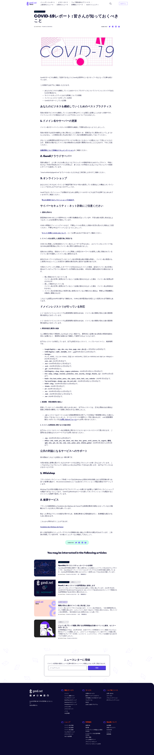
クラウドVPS (67, 706)
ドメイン (66, 693)
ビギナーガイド (63, 602)
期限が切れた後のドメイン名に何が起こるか (74, 605)
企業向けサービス (90, 693)
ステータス (109, 695)
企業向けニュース (75, 582)
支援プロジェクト (111, 727)
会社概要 (109, 725)
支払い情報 (88, 737)
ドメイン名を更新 (68, 729)
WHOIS (87, 702)
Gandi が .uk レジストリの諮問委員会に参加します (76, 585)
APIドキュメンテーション (113, 700)
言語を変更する (33, 705)
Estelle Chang (63, 638)
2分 (78, 574)
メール (66, 711)
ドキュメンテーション (112, 698)
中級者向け (84, 614)
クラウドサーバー (68, 709)
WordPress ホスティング (70, 700)
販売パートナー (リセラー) (92, 695)
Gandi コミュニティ (40, 11)
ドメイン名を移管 (68, 727)
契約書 (87, 727)
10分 (79, 614)
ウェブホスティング (69, 698)
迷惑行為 (88, 725)
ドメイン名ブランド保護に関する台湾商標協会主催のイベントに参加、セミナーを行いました (87, 626)
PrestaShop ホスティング (70, 704)
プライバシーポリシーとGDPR (93, 744)
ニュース (109, 732)
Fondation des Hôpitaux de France (51, 527)
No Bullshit (109, 729)
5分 (78, 594)
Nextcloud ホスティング (70, 702)
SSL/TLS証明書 (68, 736)
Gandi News (38, 26)
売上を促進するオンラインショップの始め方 (58, 200)
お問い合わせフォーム (68, 419)
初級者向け (83, 574)
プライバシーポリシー (91, 741)
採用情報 (109, 734)
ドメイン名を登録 (68, 725)
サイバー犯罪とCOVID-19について (54, 233)
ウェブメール (89, 700)
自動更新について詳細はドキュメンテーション (57, 150)
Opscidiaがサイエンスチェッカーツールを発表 (75, 565)
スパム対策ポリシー (91, 739)
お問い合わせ (110, 693)
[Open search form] (111, 3)
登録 (96, 668)
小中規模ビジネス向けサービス (93, 698)
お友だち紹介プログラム (92, 704)
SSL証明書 (67, 713)
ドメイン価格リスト (69, 695)
